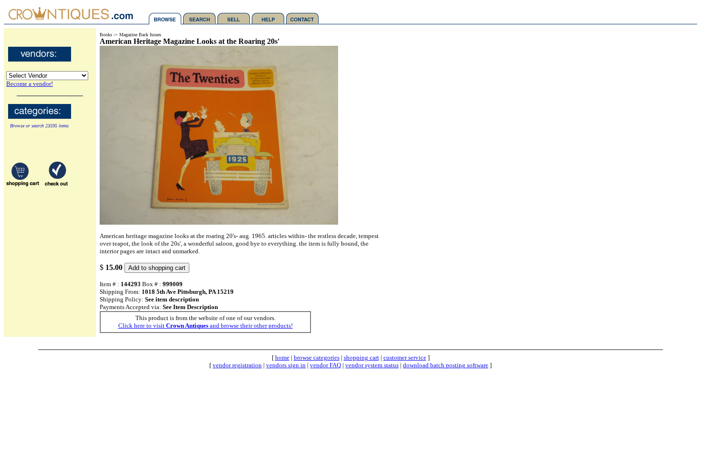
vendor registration (237, 365)
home (282, 357)
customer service (404, 357)
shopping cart (361, 357)
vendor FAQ (325, 365)
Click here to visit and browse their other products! (205, 325)
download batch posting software (445, 365)
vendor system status (372, 365)
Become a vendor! (29, 83)
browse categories (317, 357)
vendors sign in (286, 365)
